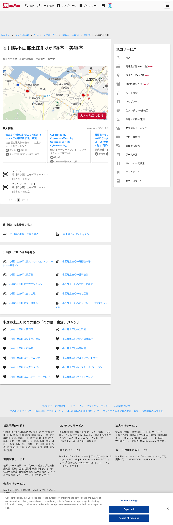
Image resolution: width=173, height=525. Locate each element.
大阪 (30, 441)
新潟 (14, 438)
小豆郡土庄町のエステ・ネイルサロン (82, 367)
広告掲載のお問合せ (152, 411)
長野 (44, 438)
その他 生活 (50, 35)
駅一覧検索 (40, 471)
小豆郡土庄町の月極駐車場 (76, 261)
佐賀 (21, 447)
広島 (30, 444)
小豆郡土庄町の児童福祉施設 (24, 338)
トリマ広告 (133, 441)
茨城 (21, 435)
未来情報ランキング (42, 468)
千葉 (46, 435)
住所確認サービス (147, 438)
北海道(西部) (25, 432)
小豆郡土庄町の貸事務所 (75, 274)
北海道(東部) (10, 432)
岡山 (24, 444)
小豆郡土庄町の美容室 (21, 329)
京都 (36, 441)
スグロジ (162, 441)
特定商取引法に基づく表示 (49, 411)
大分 (40, 447)
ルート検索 (15, 465)
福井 (32, 438)
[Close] (167, 508)
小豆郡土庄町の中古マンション (26, 284)
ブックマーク (24, 474)
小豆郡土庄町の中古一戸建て (77, 284)
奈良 (48, 441)
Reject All (129, 509)
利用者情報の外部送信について (83, 411)
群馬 (33, 435)
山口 (36, 444)
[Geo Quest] (110, 5)
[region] (55, 93)
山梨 (38, 438)
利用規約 (60, 406)
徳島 (42, 444)
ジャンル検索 (22, 35)
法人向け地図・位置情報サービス (133, 432)
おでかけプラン (40, 474)
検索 (5, 465)
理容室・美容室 (70, 35)
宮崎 (46, 447)
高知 (9, 447)
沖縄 (9, 450)
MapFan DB (130, 438)
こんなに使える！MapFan (79, 435)
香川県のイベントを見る (75, 234)
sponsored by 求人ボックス (97, 128)
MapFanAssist (82, 459)
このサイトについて (20, 411)
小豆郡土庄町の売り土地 (22, 293)
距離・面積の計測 (21, 468)
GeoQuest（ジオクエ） (91, 462)
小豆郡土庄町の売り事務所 (23, 303)
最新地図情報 (66, 432)
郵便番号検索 (26, 471)
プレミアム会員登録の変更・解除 (120, 411)
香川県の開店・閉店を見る (24, 234)
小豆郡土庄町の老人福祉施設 (77, 338)
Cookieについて (122, 406)
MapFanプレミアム (69, 456)
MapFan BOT (98, 459)
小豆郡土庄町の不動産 (21, 348)
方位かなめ (71, 462)
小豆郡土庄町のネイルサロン (77, 376)
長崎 (27, 447)
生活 (36, 35)
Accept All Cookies (129, 518)
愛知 (11, 441)
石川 (26, 438)
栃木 (27, 435)
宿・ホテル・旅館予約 (84, 441)
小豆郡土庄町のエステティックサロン (29, 376)
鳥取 (11, 444)
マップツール (30, 465)
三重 (18, 441)
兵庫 (42, 441)
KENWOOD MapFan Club (142, 459)
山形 (9, 435)
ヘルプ (71, 406)
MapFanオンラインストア (89, 438)
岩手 (41, 432)
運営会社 (47, 406)
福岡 (15, 447)
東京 (52, 435)
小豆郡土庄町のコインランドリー (80, 357)
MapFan (5, 35)
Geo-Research (148, 441)
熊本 (33, 447)
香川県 (87, 35)
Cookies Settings (129, 500)
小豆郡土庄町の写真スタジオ (24, 367)
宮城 (47, 432)
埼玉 (40, 435)
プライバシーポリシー (98, 406)
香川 (48, 444)
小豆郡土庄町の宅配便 (74, 348)
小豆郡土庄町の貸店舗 (21, 274)
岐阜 (50, 438)
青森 (35, 432)
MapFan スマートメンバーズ (130, 456)
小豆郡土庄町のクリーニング (24, 357)
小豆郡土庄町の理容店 (74, 329)
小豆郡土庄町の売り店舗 (75, 293)
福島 (15, 435)
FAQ (81, 406)
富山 (20, 438)
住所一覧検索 (10, 471)
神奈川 (6, 438)
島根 (18, 444)
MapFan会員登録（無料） (17, 490)
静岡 (5, 441)
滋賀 (24, 441)
